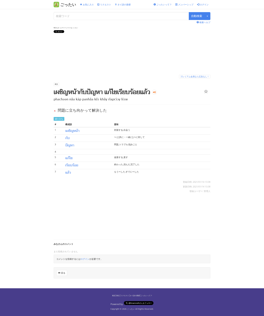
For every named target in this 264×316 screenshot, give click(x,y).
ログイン (204, 4)
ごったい (131, 309)
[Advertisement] (132, 54)
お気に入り (88, 4)
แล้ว (68, 172)
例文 (118, 295)
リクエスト (105, 4)
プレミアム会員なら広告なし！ (194, 76)
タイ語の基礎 (124, 4)
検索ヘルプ (204, 22)
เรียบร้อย (71, 165)
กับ (67, 138)
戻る (62, 272)
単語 (113, 295)
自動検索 (196, 16)
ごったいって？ (164, 4)
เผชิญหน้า (72, 131)
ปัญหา (69, 145)
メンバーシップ (185, 4)
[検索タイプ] (207, 16)
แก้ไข (68, 158)
